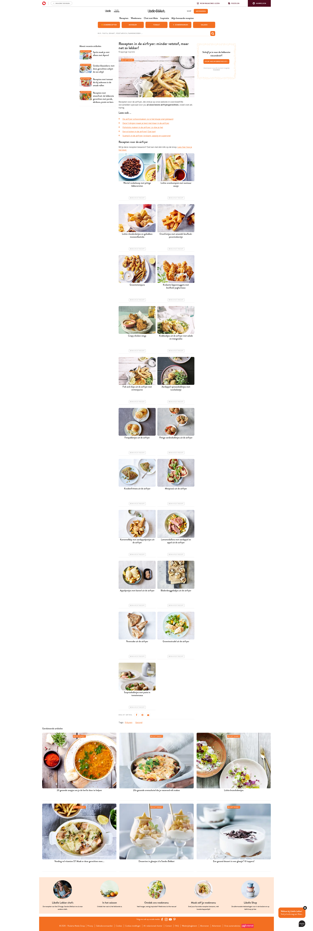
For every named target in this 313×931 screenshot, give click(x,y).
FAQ (177, 926)
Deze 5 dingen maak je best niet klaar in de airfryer (146, 123)
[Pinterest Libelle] (174, 919)
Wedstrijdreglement (189, 926)
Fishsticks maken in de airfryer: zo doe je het (143, 127)
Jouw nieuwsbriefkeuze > (216, 61)
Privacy (90, 926)
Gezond (138, 722)
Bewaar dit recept (137, 198)
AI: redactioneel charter (153, 926)
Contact (168, 926)
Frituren (128, 722)
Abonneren (204, 926)
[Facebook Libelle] (162, 919)
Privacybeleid (216, 69)
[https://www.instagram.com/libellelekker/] (166, 919)
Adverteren (216, 926)
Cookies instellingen (132, 926)
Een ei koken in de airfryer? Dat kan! (139, 131)
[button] (259, 3)
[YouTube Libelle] (170, 919)
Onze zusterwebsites (232, 926)
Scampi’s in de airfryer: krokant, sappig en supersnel (147, 135)
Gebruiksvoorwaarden (104, 926)
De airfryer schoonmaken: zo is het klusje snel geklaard (148, 119)
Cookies (119, 926)
